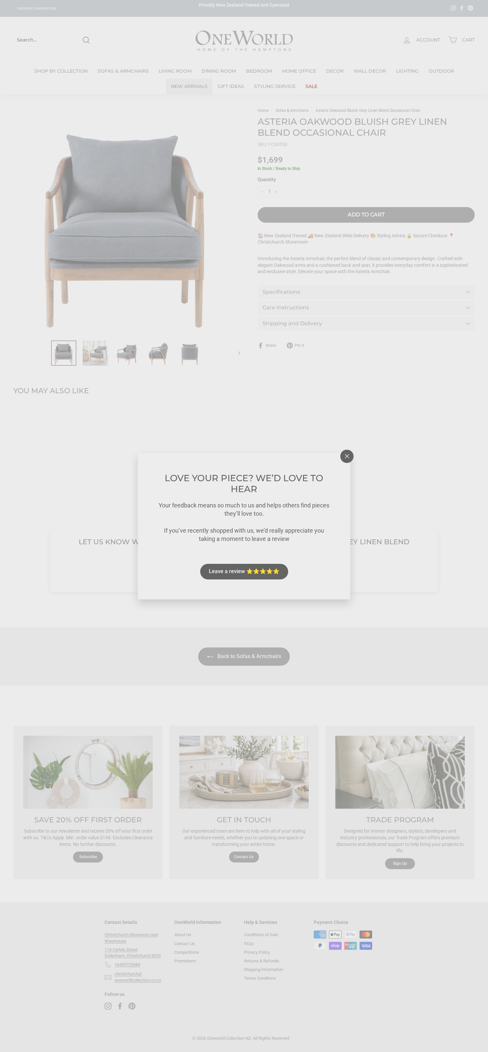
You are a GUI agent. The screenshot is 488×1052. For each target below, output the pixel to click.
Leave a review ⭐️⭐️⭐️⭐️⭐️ (244, 571)
